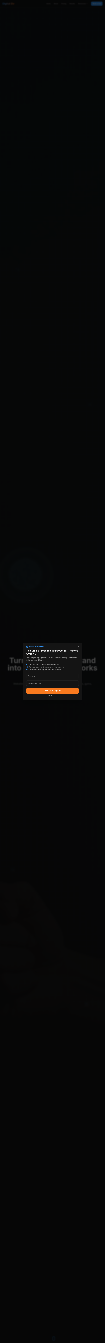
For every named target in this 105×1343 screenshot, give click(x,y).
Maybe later (53, 696)
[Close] (78, 646)
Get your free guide (52, 691)
